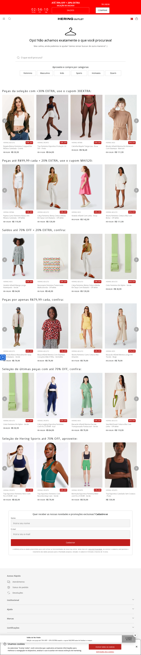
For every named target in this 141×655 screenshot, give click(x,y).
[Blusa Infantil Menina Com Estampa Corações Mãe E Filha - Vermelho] (52, 326)
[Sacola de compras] (136, 18)
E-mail (13, 529)
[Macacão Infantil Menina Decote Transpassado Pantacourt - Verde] (86, 395)
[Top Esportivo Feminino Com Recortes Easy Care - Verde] (52, 465)
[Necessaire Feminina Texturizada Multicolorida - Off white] (52, 256)
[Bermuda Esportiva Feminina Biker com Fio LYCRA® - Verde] (86, 465)
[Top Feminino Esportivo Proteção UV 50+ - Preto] (52, 117)
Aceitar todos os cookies (105, 647)
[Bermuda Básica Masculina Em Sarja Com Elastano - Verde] (18, 326)
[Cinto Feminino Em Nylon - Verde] (121, 256)
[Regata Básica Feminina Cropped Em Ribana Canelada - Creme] (18, 117)
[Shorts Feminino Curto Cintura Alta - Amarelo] (86, 326)
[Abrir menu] (4, 18)
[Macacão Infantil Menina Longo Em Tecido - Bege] (121, 326)
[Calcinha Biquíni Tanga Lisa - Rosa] (86, 117)
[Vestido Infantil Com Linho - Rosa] (86, 187)
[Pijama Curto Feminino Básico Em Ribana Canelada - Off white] (18, 187)
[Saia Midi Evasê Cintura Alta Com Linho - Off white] (121, 395)
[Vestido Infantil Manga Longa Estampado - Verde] (18, 256)
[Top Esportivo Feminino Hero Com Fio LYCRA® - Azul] (18, 465)
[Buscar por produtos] (9, 18)
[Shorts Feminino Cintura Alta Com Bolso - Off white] (121, 187)
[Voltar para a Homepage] (71, 19)
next (136, 259)
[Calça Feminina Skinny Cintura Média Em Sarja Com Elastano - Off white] (86, 256)
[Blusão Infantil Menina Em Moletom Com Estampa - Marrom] (121, 117)
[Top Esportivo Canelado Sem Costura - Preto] (121, 465)
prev (4, 259)
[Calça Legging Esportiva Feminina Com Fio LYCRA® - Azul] (52, 395)
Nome (13, 518)
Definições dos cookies (105, 652)
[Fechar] (137, 647)
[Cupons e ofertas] (131, 18)
